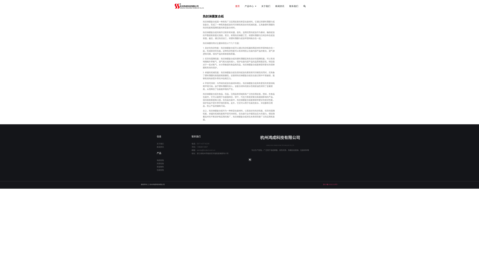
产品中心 (249, 6)
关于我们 (265, 6)
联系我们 (293, 6)
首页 (237, 6)
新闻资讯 (279, 6)
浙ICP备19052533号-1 (330, 184)
